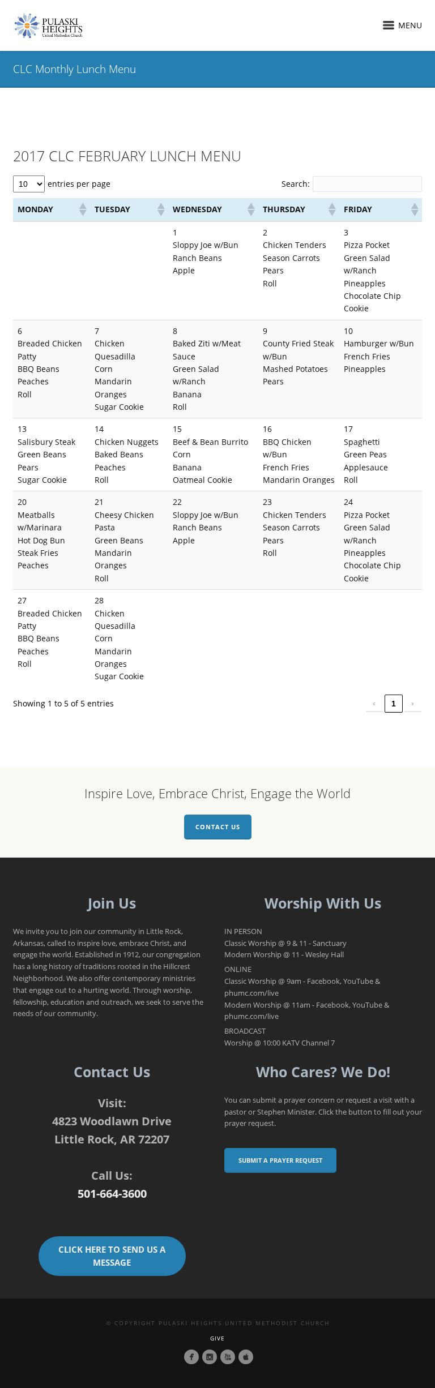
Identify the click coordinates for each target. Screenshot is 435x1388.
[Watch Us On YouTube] (227, 1357)
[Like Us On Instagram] (209, 1357)
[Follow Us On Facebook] (191, 1357)
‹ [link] (374, 703)
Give (217, 1338)
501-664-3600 (112, 1193)
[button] (82, 209)
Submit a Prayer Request (280, 1160)
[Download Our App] (245, 1357)
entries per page (79, 183)
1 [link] (393, 703)
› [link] (412, 703)
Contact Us (217, 826)
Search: (296, 183)
